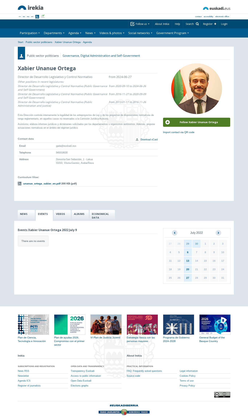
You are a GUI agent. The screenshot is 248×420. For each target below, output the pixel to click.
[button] (174, 233)
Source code (133, 376)
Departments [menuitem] (53, 33)
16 (214, 260)
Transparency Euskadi (82, 371)
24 (222, 269)
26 (179, 277)
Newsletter (23, 376)
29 (187, 243)
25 (170, 277)
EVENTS (43, 214)
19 (179, 269)
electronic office (222, 16)
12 (179, 260)
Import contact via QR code (178, 132)
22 (205, 269)
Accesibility (208, 16)
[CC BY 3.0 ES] (222, 395)
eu (28, 16)
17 (222, 260)
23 (214, 269)
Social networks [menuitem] (139, 33)
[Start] (30, 7)
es (24, 16)
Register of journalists (29, 385)
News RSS (23, 371)
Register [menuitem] (208, 24)
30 (196, 243)
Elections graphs (79, 385)
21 (196, 269)
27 (170, 243)
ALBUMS (79, 214)
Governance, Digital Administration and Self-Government (101, 56)
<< (20, 16)
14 (196, 260)
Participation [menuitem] (29, 33)
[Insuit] (37, 16)
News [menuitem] (89, 33)
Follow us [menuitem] (142, 24)
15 (205, 260)
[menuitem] (191, 23)
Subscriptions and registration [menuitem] (36, 366)
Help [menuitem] (177, 24)
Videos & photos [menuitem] (111, 33)
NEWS (23, 214)
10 (222, 252)
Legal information (189, 371)
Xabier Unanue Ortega (68, 42)
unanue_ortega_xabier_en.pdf (42, 183)
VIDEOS (60, 214)
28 (179, 243)
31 (222, 277)
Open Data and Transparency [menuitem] (87, 366)
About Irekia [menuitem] (162, 24)
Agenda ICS (24, 381)
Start (20, 42)
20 (187, 269)
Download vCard (149, 139)
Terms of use (187, 381)
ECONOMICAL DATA (100, 215)
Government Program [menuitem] (171, 33)
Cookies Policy (188, 376)
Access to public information (86, 376)
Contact (198, 16)
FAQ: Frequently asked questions (144, 371)
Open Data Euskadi (81, 381)
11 (170, 260)
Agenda (87, 42)
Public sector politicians (39, 42)
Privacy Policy (187, 385)
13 (187, 260)
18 (170, 269)
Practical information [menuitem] (140, 366)
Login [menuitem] (224, 24)
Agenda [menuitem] (74, 33)
